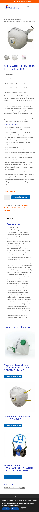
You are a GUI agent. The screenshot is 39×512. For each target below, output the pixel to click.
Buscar (23, 487)
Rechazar (14, 509)
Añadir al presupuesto (20, 197)
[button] (32, 27)
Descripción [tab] (9, 218)
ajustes (16, 505)
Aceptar (6, 509)
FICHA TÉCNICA (9, 189)
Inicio (5, 17)
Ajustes (23, 509)
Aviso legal (18, 497)
